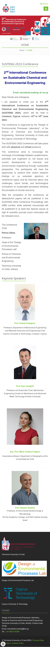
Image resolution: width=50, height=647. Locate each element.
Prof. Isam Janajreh (25, 386)
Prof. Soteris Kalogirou (25, 323)
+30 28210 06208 (12, 631)
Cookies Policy (18, 643)
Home (22, 50)
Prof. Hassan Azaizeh (25, 507)
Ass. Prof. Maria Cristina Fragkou (25, 451)
